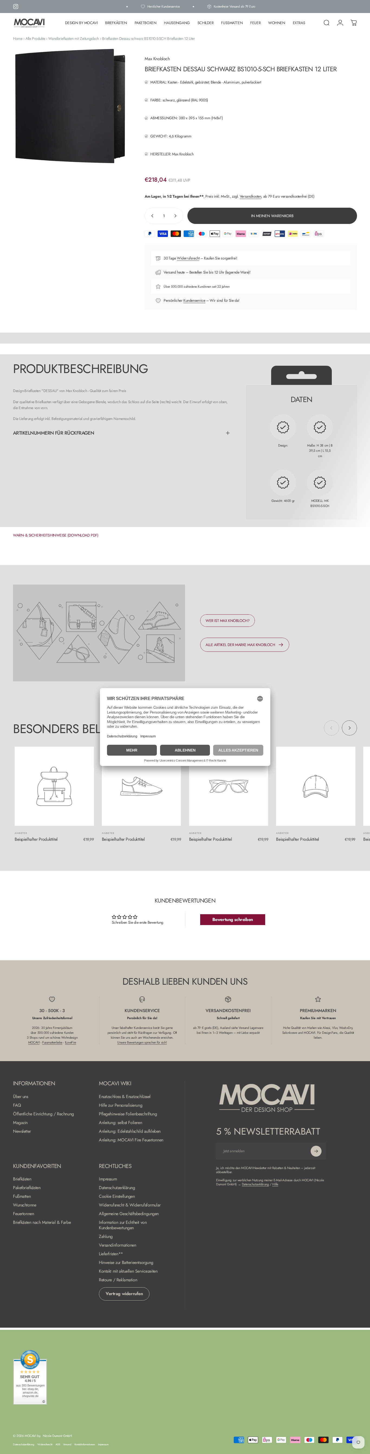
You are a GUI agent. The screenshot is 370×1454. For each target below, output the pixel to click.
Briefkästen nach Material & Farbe (42, 1222)
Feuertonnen (23, 1214)
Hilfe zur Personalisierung (120, 1105)
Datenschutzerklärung (117, 1187)
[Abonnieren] (316, 1151)
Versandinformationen (117, 1245)
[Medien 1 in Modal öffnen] (70, 106)
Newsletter (22, 1131)
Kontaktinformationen (84, 1444)
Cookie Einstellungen (117, 1196)
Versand (67, 1444)
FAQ (17, 1105)
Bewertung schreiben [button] (232, 919)
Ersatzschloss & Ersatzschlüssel (125, 1096)
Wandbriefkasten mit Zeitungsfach (73, 38)
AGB (58, 1444)
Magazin (20, 1122)
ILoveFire (70, 1042)
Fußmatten (22, 1196)
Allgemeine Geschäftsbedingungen (129, 1214)
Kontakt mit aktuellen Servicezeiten (128, 1271)
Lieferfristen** (111, 1254)
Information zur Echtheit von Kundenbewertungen (123, 1225)
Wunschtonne (24, 1205)
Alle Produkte (35, 38)
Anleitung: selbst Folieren (120, 1122)
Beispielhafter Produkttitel (36, 839)
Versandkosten (250, 196)
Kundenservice (194, 300)
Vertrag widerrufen (124, 1294)
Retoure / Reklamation (118, 1280)
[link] (227, 620)
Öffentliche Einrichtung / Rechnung (43, 1114)
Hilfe (275, 1184)
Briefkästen (22, 1179)
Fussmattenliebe (52, 1042)
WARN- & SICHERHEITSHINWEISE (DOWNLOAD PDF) (55, 535)
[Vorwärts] (349, 728)
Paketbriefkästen (26, 1187)
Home (17, 38)
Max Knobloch (157, 59)
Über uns (20, 1096)
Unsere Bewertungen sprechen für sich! (142, 1042)
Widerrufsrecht (188, 258)
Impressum (108, 1179)
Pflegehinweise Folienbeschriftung (128, 1114)
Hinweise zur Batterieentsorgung (126, 1262)
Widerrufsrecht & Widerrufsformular (130, 1205)
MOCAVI (34, 1042)
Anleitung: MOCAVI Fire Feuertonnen (131, 1140)
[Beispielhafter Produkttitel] (54, 786)
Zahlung (106, 1236)
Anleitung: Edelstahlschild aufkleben (130, 1131)
